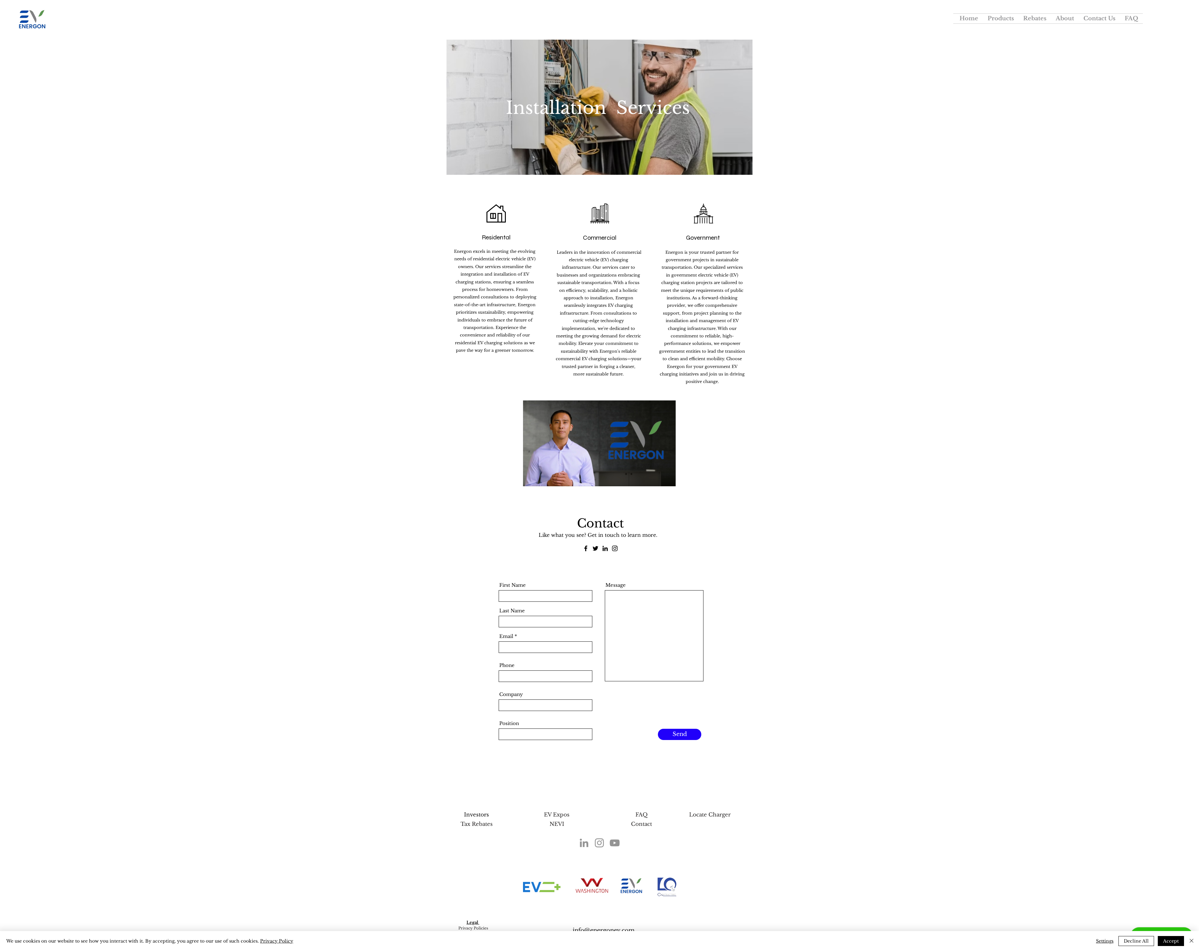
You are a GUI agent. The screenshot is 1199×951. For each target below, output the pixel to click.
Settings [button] (1104, 941)
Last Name (512, 610)
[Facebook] (586, 548)
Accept (1171, 941)
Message (615, 585)
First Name (512, 585)
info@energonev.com (603, 930)
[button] (1001, 18)
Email (506, 636)
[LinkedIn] (605, 548)
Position (509, 723)
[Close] (1191, 941)
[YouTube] (615, 843)
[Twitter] (595, 548)
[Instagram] (615, 548)
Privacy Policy (276, 941)
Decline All (1136, 941)
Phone (507, 665)
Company (511, 694)
